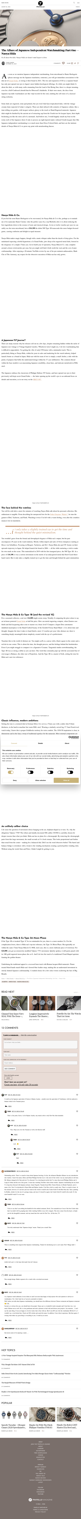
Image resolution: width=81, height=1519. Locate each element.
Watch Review (40, 1478)
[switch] (30, 772)
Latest (40, 1482)
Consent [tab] (14, 743)
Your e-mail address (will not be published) (15, 1059)
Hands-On (40, 1469)
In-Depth (4, 981)
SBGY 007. (37, 379)
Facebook (40, 1490)
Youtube (40, 1494)
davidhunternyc (10, 1171)
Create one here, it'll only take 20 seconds (21, 1084)
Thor (9, 1111)
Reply (10, 1106)
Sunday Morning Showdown (40, 1480)
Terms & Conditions (40, 1510)
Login (8, 1078)
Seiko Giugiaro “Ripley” (59, 514)
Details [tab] (40, 743)
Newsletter (40, 1457)
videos (78, 7)
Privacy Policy (40, 1512)
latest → (77, 992)
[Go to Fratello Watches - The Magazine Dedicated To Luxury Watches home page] (40, 2)
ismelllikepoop (9, 1329)
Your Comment (7, 1039)
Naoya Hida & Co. (23, 981)
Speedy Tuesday (40, 1467)
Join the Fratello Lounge (40, 1444)
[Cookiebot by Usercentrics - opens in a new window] (70, 737)
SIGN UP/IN (4, 3)
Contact (40, 1459)
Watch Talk (12, 981)
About (40, 1446)
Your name (6, 1051)
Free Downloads (40, 1453)
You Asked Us (40, 1473)
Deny (15, 780)
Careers (40, 1448)
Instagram (40, 1492)
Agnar (6, 1240)
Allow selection (40, 780)
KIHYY (9, 1223)
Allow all (66, 780)
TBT (40, 1471)
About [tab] (67, 743)
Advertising (40, 1451)
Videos (40, 1455)
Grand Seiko (13, 80)
